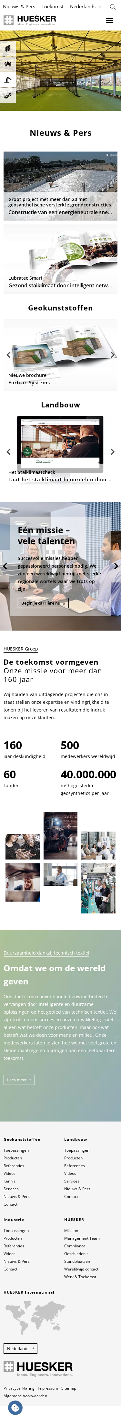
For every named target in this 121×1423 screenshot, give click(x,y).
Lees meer (17, 1080)
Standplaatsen (77, 1261)
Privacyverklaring (19, 1388)
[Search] (112, 6)
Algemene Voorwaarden (25, 1396)
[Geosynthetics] (8, 48)
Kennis (9, 1181)
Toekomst (53, 6)
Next (112, 355)
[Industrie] (8, 79)
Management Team (82, 1238)
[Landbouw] (8, 64)
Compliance (75, 1246)
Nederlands (83, 6)
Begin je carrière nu (40, 603)
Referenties (14, 1165)
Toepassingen (16, 1150)
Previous (8, 355)
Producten (13, 1158)
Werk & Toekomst (80, 1276)
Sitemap (68, 1388)
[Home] (30, 20)
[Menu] (109, 20)
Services (11, 1189)
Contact (10, 1204)
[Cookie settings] (15, 1408)
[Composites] (8, 95)
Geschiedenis (76, 1253)
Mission (71, 1230)
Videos (9, 1173)
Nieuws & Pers (19, 6)
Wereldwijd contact (81, 1269)
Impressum (48, 1388)
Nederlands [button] (18, 1348)
